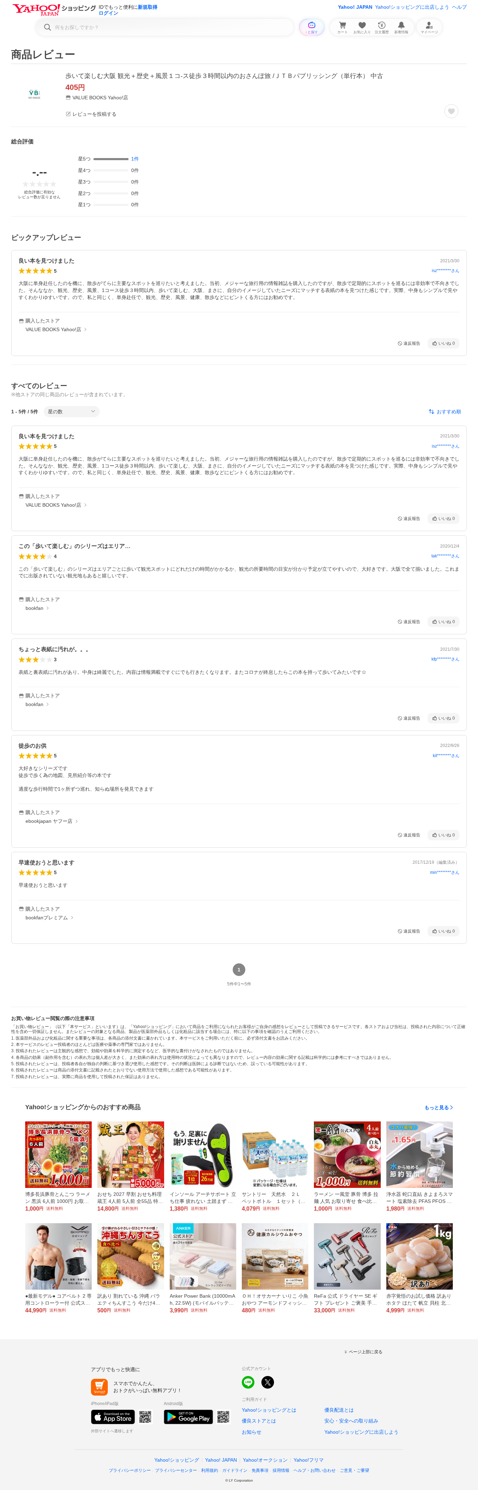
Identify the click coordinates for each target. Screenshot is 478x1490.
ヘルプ (459, 7)
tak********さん (445, 556)
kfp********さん (445, 659)
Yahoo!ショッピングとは (269, 1410)
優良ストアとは (259, 1421)
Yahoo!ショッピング (176, 1460)
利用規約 (209, 1470)
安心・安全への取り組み (351, 1421)
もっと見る (436, 1107)
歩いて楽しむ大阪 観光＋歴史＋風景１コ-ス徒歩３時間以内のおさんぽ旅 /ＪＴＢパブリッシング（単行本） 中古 (224, 75)
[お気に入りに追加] (451, 111)
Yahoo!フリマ (309, 1460)
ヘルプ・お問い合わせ (315, 1470)
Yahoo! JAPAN (355, 7)
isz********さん (445, 270)
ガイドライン (234, 1470)
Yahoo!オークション (265, 1460)
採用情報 (281, 1470)
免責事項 (260, 1470)
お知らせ (251, 1432)
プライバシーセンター (176, 1470)
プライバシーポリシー (130, 1470)
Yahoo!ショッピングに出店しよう (412, 7)
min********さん (444, 872)
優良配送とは (339, 1410)
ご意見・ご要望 (354, 1470)
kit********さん (446, 755)
